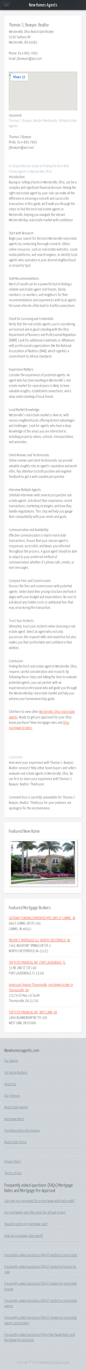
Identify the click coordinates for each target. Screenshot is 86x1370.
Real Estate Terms (15, 1142)
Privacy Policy (12, 1161)
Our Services (12, 1096)
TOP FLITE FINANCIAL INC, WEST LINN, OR (33, 1012)
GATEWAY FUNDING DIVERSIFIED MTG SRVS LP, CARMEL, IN (42, 918)
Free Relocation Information (22, 1131)
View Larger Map (15, 115)
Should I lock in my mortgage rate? (26, 1224)
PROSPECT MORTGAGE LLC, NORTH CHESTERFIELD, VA (39, 940)
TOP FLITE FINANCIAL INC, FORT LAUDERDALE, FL (37, 962)
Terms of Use (12, 1173)
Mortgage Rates (14, 1119)
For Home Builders (16, 1072)
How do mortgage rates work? (23, 1236)
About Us (10, 1084)
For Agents (11, 1061)
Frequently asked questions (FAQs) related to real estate (40, 1255)
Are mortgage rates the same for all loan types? (35, 1212)
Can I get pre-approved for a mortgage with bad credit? (39, 1201)
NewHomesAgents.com (55, 1362)
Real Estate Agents (16, 1107)
